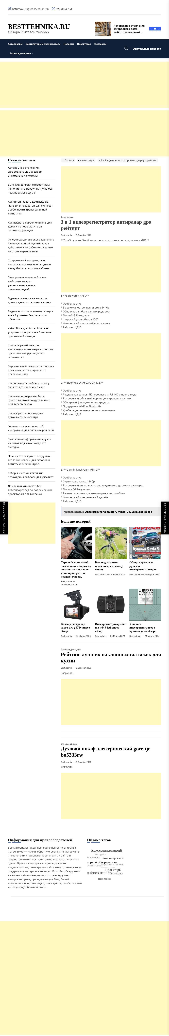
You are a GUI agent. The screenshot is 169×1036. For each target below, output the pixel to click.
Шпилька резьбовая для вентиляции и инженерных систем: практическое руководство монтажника (31, 351)
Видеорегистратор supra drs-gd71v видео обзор (75, 627)
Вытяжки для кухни (71, 649)
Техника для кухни (20, 53)
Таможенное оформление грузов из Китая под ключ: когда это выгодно (29, 443)
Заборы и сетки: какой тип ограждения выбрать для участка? (30, 475)
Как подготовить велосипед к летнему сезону (109, 566)
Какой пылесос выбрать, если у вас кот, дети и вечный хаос (28, 385)
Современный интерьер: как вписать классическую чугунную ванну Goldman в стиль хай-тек (29, 264)
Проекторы (84, 43)
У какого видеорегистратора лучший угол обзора (142, 627)
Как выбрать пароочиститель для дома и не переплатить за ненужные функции (30, 226)
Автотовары (15, 43)
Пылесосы (100, 43)
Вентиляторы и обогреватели (43, 43)
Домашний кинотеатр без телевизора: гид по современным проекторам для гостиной (30, 490)
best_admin (66, 235)
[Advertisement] (84, 85)
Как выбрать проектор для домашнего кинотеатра (25, 415)
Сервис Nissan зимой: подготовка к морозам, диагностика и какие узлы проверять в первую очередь (76, 569)
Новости (69, 43)
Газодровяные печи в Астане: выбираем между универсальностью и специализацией (27, 283)
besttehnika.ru (39, 26)
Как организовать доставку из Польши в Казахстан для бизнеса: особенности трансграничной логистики (30, 207)
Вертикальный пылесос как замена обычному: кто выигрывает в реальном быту (31, 370)
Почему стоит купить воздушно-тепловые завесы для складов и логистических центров (29, 460)
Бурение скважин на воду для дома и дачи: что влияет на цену (29, 300)
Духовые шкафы (69, 744)
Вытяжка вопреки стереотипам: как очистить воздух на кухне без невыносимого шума (30, 188)
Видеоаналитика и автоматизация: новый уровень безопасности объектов (31, 315)
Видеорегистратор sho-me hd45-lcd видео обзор (110, 627)
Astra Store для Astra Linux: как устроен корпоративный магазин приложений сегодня (29, 332)
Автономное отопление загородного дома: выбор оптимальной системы (25, 171)
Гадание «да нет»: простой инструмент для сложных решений (31, 428)
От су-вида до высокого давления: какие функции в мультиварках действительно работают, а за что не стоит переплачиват (31, 245)
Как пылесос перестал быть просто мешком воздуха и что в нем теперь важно (29, 400)
